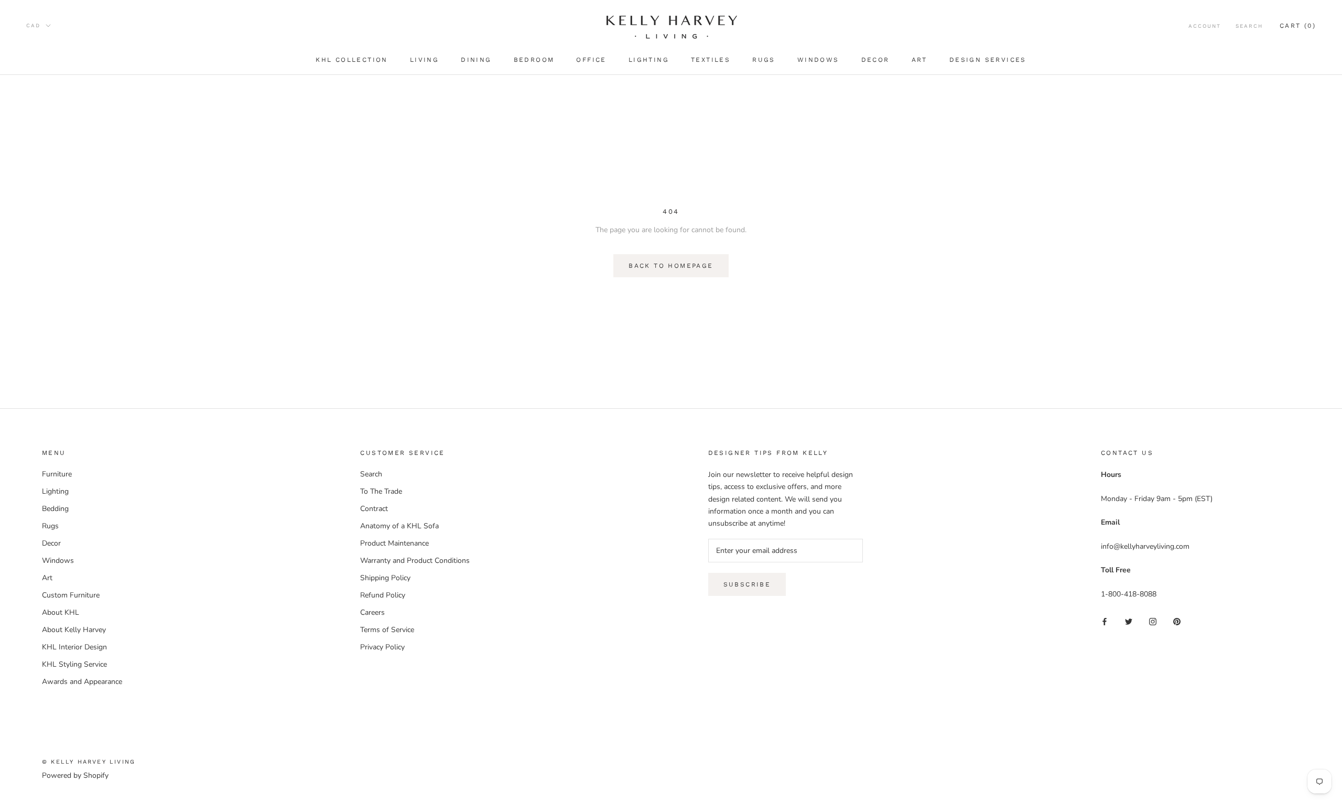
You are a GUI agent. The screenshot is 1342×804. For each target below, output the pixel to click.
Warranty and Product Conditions (415, 561)
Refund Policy (382, 595)
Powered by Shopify (75, 775)
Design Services (987, 59)
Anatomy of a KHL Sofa (399, 526)
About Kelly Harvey (74, 630)
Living (424, 59)
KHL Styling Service (74, 664)
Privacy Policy (382, 647)
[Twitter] (1128, 621)
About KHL (60, 612)
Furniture (57, 474)
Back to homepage (671, 265)
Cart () (1298, 25)
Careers (372, 612)
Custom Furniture (71, 595)
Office (591, 59)
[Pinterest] (1177, 621)
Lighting (649, 59)
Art (919, 59)
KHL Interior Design (74, 647)
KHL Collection (352, 59)
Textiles (710, 59)
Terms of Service (387, 630)
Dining (476, 59)
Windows (818, 59)
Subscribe (747, 584)
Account (1204, 26)
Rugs (763, 59)
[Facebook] (1104, 621)
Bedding (55, 509)
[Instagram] (1152, 621)
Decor (875, 59)
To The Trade (381, 491)
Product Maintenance (394, 543)
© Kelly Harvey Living (88, 761)
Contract (374, 509)
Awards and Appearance (82, 682)
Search (1249, 26)
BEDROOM (534, 59)
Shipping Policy (385, 578)
